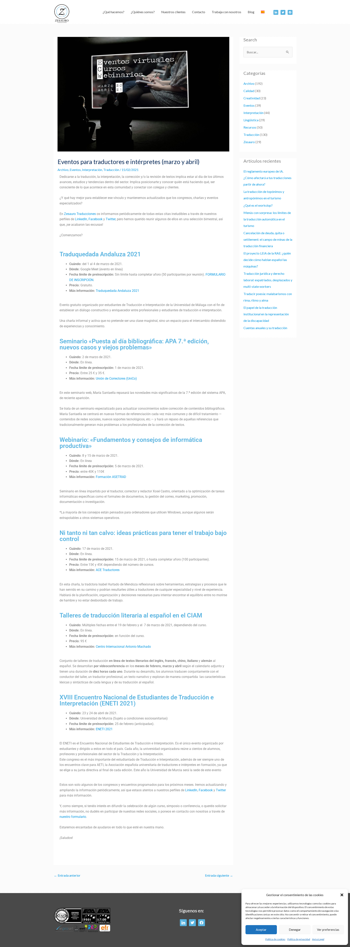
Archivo (63, 170)
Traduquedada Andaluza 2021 (100, 254)
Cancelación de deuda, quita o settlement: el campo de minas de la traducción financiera (267, 239)
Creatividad (251, 98)
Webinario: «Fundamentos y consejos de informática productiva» (131, 442)
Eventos (75, 170)
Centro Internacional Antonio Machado (123, 647)
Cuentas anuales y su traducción (265, 328)
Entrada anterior (67, 875)
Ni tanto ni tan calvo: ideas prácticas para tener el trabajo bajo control (143, 535)
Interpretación (92, 170)
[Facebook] (275, 12)
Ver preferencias (328, 929)
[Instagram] (290, 12)
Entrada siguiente (219, 875)
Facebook (95, 219)
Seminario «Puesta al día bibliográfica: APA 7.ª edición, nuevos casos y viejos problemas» (134, 344)
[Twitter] (283, 12)
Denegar (295, 929)
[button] (342, 895)
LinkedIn (81, 219)
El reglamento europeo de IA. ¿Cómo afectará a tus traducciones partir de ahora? (267, 177)
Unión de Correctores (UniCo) (116, 378)
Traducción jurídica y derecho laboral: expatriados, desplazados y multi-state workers (267, 280)
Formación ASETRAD (111, 477)
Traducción (111, 170)
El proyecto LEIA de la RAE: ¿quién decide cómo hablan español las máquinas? (267, 259)
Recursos (249, 127)
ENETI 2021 (104, 729)
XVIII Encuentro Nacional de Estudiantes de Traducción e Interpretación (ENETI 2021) (137, 700)
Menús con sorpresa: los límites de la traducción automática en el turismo (267, 219)
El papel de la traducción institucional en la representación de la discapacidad (266, 314)
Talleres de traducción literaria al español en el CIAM (131, 615)
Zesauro (249, 142)
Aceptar (261, 929)
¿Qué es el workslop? (258, 205)
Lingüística (250, 120)
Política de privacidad (298, 939)
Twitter (110, 219)
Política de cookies (275, 939)
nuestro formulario (73, 817)
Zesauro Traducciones (80, 214)
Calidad (248, 91)
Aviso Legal (318, 939)
